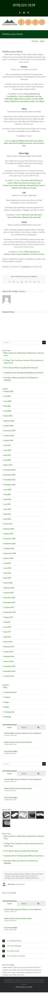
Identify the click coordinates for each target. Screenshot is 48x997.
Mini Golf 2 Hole (27, 215)
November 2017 (9, 602)
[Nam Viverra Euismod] (31, 815)
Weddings (7, 717)
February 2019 (9, 529)
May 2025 (7, 455)
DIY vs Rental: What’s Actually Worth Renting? (21, 368)
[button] (24, 940)
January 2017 (8, 652)
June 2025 (7, 450)
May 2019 (7, 514)
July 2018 (7, 563)
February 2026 (9, 421)
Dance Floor (13, 143)
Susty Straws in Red (27, 101)
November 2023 (9, 475)
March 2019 (8, 524)
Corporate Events (10, 692)
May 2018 (7, 573)
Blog (5, 687)
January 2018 (8, 593)
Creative (7, 697)
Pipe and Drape (32, 185)
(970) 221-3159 (24, 5)
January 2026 (8, 426)
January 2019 (8, 534)
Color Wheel (39, 101)
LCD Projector (24, 188)
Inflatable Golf (26, 217)
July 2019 (7, 504)
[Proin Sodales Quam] (23, 815)
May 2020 (7, 494)
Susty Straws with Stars (17, 185)
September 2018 (10, 553)
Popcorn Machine (30, 94)
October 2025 (9, 435)
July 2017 (7, 622)
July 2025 (7, 445)
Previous (35, 41)
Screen (33, 188)
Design (6, 702)
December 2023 (9, 470)
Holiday (6, 707)
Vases (14, 254)
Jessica (6, 267)
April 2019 (7, 519)
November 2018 (9, 543)
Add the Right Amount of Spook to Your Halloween (22, 733)
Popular (9, 727)
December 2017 (9, 598)
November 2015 (9, 671)
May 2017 (7, 632)
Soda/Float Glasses (25, 143)
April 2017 (7, 637)
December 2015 (9, 666)
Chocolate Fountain (37, 254)
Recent (24, 727)
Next (42, 41)
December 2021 (9, 480)
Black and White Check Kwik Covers (25, 141)
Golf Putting (16, 217)
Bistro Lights (14, 99)
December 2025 (9, 431)
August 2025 (8, 440)
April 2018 (7, 578)
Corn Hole (34, 99)
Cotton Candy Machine (26, 96)
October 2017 (9, 607)
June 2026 (7, 401)
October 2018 (9, 548)
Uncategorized (26, 267)
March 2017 (8, 642)
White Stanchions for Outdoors (25, 183)
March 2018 (8, 583)
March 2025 (8, 465)
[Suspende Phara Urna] (6, 823)
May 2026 (7, 406)
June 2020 (7, 489)
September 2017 (10, 612)
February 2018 (9, 588)
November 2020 (9, 485)
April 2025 (7, 460)
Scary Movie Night (10, 751)
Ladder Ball (37, 217)
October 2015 (9, 676)
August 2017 (8, 617)
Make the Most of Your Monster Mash (18, 742)
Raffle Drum (14, 101)
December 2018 (9, 539)
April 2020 (7, 499)
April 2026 (7, 411)
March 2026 (8, 416)
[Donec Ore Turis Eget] (6, 815)
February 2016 (9, 656)
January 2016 (8, 661)
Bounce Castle (24, 99)
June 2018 (7, 568)
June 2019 (7, 509)
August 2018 (8, 558)
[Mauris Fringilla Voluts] (15, 815)
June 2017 (7, 627)
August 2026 (8, 391)
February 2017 (9, 647)
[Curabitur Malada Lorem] (40, 815)
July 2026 (7, 396)
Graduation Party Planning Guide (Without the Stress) (23, 373)
